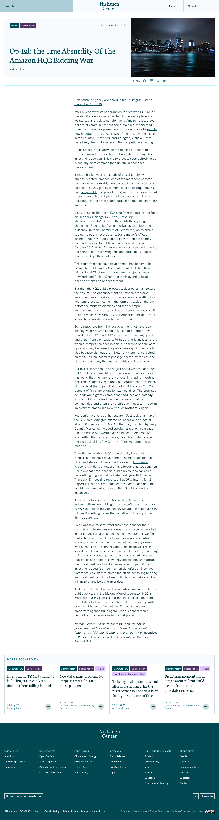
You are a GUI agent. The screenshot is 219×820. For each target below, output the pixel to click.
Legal (112, 772)
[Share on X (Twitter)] (158, 81)
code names (119, 272)
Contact (184, 783)
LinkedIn (207, 796)
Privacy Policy (70, 811)
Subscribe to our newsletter (23, 796)
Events (183, 756)
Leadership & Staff (14, 761)
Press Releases (118, 756)
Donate (174, 6)
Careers (184, 761)
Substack (150, 777)
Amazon (133, 112)
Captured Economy (50, 772)
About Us (9, 756)
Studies (149, 756)
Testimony (115, 761)
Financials (9, 766)
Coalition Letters (119, 766)
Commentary (152, 761)
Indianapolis (82, 504)
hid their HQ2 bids (109, 213)
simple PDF (89, 192)
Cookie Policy (51, 811)
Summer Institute (189, 766)
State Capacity (47, 761)
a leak (134, 301)
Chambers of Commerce (117, 230)
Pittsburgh (127, 217)
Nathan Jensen (19, 69)
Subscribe (185, 777)
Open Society (46, 756)
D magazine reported (103, 479)
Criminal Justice (83, 761)
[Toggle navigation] (213, 6)
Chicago (98, 217)
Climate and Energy (85, 756)
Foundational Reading (156, 783)
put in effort (148, 529)
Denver (133, 500)
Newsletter (195, 6)
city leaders (82, 217)
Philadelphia (83, 221)
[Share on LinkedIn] (151, 80)
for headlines (125, 395)
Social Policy (81, 772)
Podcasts (150, 772)
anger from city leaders (97, 340)
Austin (122, 500)
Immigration (80, 766)
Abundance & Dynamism (53, 766)
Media (148, 766)
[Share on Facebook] (144, 80)
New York (111, 217)
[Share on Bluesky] (164, 81)
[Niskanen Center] (109, 6)
